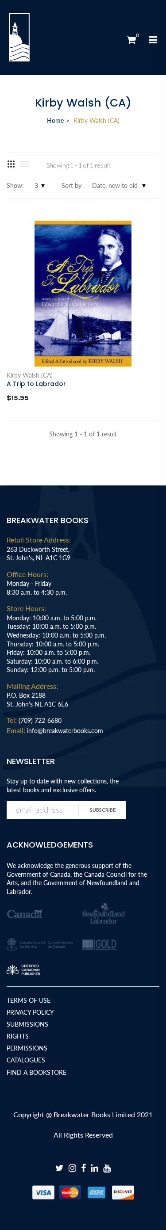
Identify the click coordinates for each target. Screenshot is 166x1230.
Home (55, 120)
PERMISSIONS (27, 1048)
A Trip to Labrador (36, 384)
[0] (131, 40)
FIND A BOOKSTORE (36, 1072)
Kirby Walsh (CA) (30, 375)
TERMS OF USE (28, 1000)
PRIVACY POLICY (30, 1012)
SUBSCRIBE (103, 810)
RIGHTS (18, 1036)
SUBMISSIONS (27, 1024)
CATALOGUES (26, 1060)
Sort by (71, 185)
